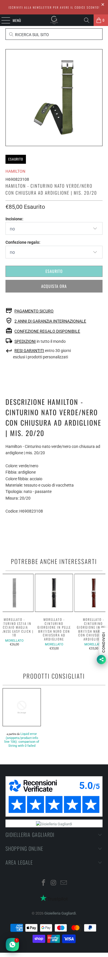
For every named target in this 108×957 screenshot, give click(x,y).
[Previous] (4, 612)
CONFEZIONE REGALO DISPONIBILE (47, 331)
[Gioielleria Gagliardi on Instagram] (54, 883)
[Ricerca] (86, 20)
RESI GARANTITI (29, 350)
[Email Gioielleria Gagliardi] (63, 883)
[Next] (103, 612)
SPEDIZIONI (25, 341)
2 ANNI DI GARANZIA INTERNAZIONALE (50, 321)
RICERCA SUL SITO (31, 34)
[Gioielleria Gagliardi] (54, 20)
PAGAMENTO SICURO (34, 311)
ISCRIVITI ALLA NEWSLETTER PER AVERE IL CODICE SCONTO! (54, 7)
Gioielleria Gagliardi (60, 913)
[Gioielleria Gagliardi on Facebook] (43, 883)
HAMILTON (15, 171)
